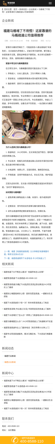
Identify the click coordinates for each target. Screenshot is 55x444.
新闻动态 (23, 9)
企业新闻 (32, 9)
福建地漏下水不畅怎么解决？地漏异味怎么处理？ (24, 272)
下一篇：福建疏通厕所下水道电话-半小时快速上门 (25, 258)
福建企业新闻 (10, 362)
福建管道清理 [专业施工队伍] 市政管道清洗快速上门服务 (27, 309)
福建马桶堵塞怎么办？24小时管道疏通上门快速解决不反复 (28, 321)
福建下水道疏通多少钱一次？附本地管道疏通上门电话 (26, 303)
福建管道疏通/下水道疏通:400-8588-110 (20, 278)
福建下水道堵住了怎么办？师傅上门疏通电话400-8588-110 (28, 315)
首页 (15, 9)
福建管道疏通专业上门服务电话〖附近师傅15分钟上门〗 (27, 328)
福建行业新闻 (10, 356)
